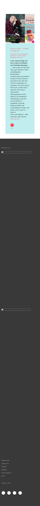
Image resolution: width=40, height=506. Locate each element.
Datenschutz (5, 460)
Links (3, 476)
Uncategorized (14, 50)
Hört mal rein (14, 119)
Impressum (5, 463)
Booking (4, 470)
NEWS (26, 48)
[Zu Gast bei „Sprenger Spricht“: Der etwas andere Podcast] (20, 28)
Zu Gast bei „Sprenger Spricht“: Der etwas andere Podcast (19, 56)
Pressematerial (6, 473)
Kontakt (3, 466)
